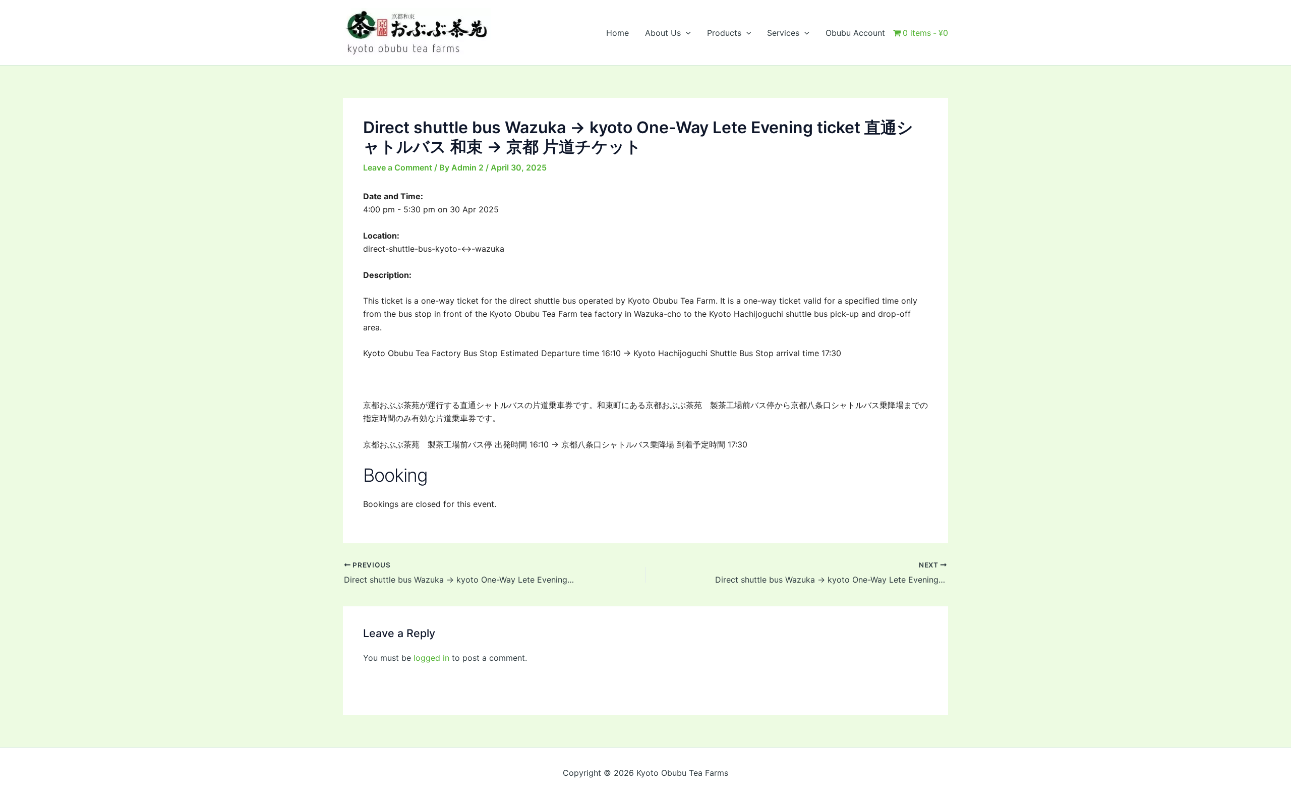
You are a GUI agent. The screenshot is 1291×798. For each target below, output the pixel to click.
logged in (431, 658)
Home (617, 33)
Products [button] (724, 33)
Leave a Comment (397, 167)
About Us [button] (663, 33)
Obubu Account (855, 33)
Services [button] (783, 33)
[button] (686, 33)
